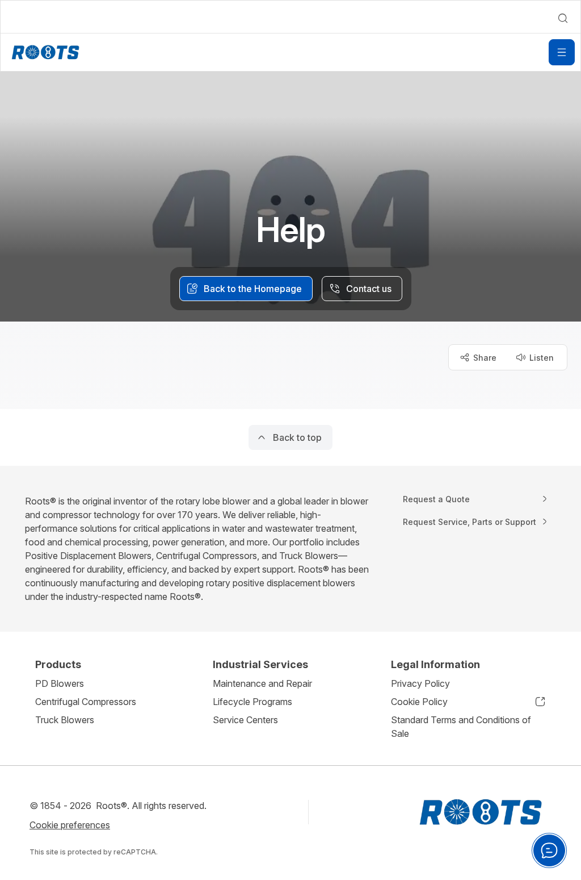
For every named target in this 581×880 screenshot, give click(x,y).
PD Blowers (59, 683)
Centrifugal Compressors (85, 701)
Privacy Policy (420, 683)
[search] (563, 18)
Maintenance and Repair (262, 683)
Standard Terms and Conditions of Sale (461, 726)
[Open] (562, 52)
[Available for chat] (549, 850)
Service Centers (245, 719)
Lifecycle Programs (252, 701)
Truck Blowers (64, 719)
